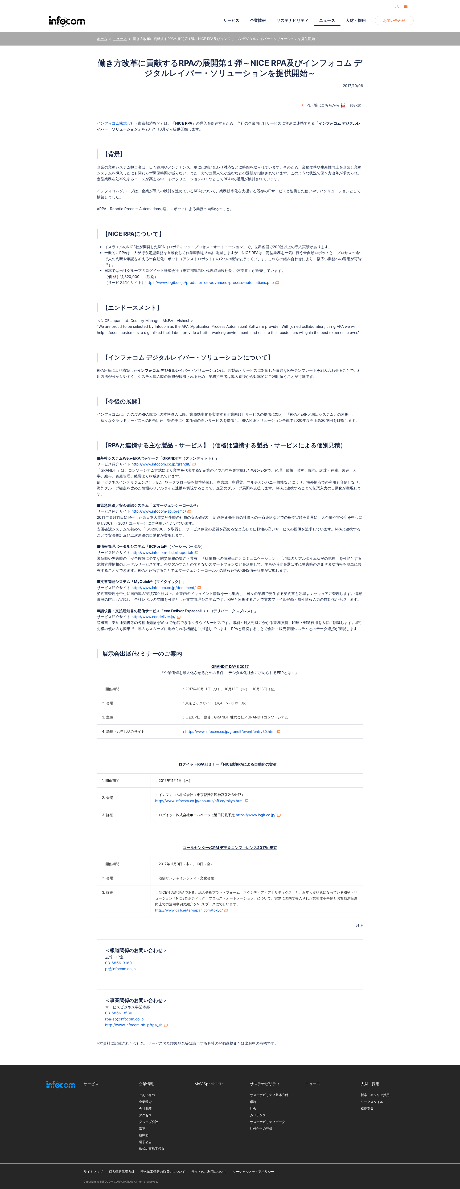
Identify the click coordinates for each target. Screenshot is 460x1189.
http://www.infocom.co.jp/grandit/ (161, 464)
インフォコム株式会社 (115, 123)
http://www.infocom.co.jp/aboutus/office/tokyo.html (199, 801)
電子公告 (145, 1142)
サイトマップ (93, 1172)
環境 (253, 1102)
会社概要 (145, 1108)
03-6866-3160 (118, 963)
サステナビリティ (293, 20)
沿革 (142, 1128)
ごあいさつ (147, 1095)
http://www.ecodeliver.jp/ (153, 616)
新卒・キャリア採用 (375, 1095)
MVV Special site (209, 1083)
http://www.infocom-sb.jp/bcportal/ (162, 552)
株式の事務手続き (152, 1149)
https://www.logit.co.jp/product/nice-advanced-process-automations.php (209, 282)
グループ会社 (148, 1122)
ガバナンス (258, 1115)
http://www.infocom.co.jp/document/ (164, 587)
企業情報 (258, 20)
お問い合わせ (394, 20)
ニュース (120, 38)
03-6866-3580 (118, 1013)
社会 (253, 1108)
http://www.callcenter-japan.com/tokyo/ (189, 910)
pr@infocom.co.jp (120, 968)
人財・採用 (356, 20)
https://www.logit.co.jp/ (256, 815)
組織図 (144, 1135)
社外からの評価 (261, 1128)
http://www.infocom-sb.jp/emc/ (159, 511)
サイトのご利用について (209, 1172)
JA (397, 7)
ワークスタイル (372, 1102)
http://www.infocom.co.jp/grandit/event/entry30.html (230, 731)
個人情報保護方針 (121, 1172)
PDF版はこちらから (323, 105)
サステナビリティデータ (267, 1122)
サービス (231, 20)
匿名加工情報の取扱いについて (163, 1172)
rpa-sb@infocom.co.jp (124, 1019)
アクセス (145, 1115)
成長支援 (367, 1108)
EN (406, 7)
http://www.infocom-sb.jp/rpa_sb (134, 1025)
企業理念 (145, 1102)
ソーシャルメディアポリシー (253, 1172)
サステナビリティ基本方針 (269, 1095)
